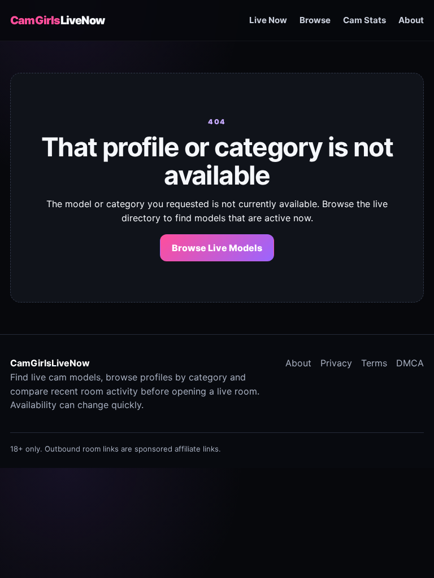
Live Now (268, 20)
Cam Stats (364, 20)
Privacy (336, 363)
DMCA (410, 363)
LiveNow (57, 20)
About (411, 20)
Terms (374, 363)
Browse (315, 20)
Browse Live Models (217, 247)
